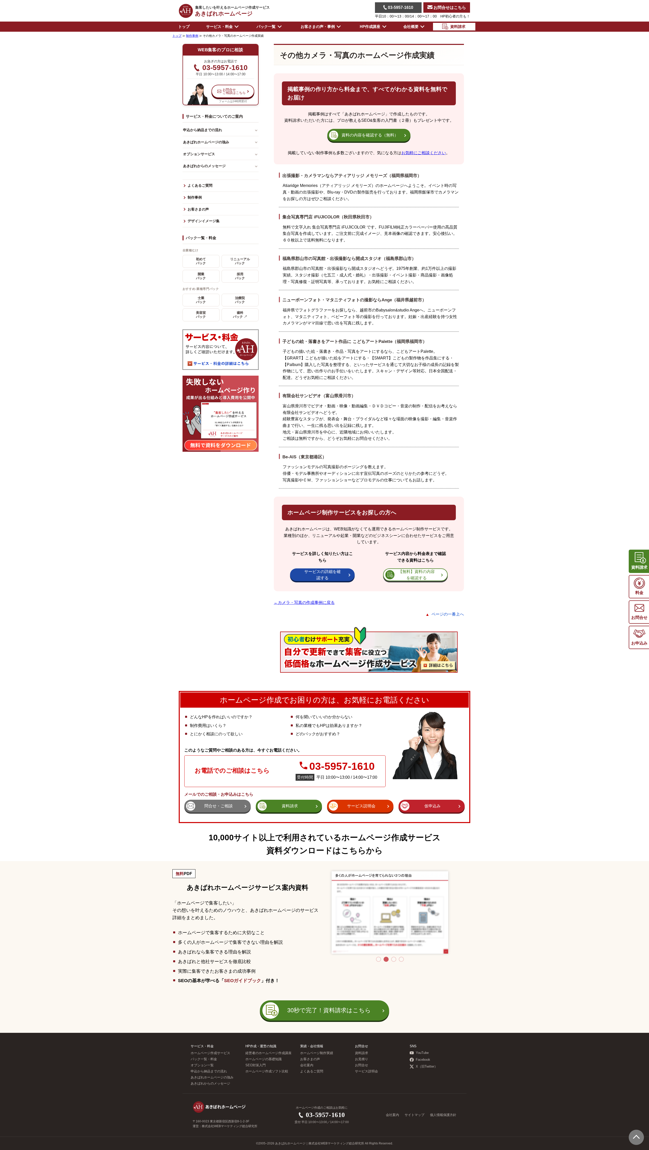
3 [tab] (393, 959)
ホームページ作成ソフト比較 (266, 1071)
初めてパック (201, 261)
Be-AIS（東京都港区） (304, 457)
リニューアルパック (240, 261)
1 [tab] (378, 959)
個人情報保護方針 (443, 1115)
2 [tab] (386, 959)
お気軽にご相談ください (423, 153)
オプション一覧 (202, 1065)
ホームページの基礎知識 (263, 1059)
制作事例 (195, 197)
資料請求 (361, 1053)
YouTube (422, 1053)
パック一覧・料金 (201, 238)
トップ (184, 26)
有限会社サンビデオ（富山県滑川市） (319, 395)
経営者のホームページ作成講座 (268, 1053)
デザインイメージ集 (204, 221)
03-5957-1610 (400, 7)
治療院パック (240, 300)
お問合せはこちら (449, 7)
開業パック (201, 276)
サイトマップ (414, 1115)
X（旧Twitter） (427, 1066)
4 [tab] (401, 959)
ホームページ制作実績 (316, 1053)
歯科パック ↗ (240, 315)
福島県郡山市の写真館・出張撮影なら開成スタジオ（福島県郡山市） (349, 258)
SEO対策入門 (255, 1065)
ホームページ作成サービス (210, 1053)
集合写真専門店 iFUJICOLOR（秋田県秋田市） (328, 217)
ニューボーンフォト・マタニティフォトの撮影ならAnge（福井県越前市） (354, 300)
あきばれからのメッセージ (204, 166)
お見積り (361, 1059)
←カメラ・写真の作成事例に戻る (304, 602)
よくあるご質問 (200, 185)
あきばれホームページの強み (206, 142)
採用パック (240, 276)
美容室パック (201, 315)
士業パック (201, 300)
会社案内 (306, 1065)
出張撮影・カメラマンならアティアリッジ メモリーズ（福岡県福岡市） (352, 175)
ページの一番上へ (447, 614)
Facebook (423, 1059)
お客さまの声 (198, 209)
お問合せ (361, 1065)
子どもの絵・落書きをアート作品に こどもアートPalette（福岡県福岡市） (354, 341)
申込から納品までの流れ (202, 130)
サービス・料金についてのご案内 (214, 116)
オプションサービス (199, 154)
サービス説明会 (366, 1071)
